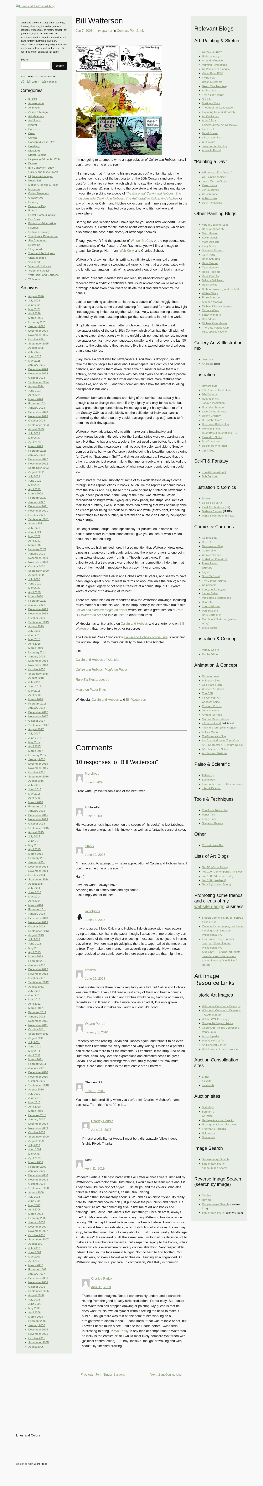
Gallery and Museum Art (43, 171)
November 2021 (38, 510)
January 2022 (36, 502)
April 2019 (34, 643)
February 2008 (37, 1217)
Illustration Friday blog (215, 424)
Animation (34, 107)
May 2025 (34, 360)
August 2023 (36, 429)
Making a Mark (211, 103)
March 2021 (35, 544)
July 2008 (34, 1196)
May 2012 (34, 999)
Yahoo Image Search (215, 1167)
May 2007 (34, 1256)
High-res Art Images (40, 176)
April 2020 (34, 592)
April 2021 (34, 540)
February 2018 (37, 703)
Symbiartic (208, 779)
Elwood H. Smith (212, 437)
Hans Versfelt (210, 263)
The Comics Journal (214, 580)
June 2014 (34, 892)
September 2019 (38, 622)
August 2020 (36, 574)
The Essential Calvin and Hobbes (150, 193)
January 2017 (36, 759)
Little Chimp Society (214, 411)
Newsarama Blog (212, 546)
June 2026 (34, 304)
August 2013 (36, 935)
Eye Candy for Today (41, 167)
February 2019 (37, 652)
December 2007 (38, 1226)
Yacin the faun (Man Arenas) (219, 727)
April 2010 (34, 1106)
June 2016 (34, 789)
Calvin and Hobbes (134, 623)
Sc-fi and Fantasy (39, 231)
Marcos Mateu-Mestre (215, 719)
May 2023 (34, 437)
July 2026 (34, 300)
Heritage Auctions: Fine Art (218, 1120)
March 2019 (35, 647)
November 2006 (38, 1282)
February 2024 (37, 403)
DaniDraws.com (211, 441)
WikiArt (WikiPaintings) (215, 1019)
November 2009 (38, 1128)
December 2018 (38, 660)
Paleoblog (208, 775)
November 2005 (38, 1333)
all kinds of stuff (211, 723)
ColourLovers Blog (213, 845)
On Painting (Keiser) (214, 176)
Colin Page (208, 254)
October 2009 (36, 1132)
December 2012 (38, 969)
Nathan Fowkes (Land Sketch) (220, 289)
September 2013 (38, 930)
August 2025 (36, 347)
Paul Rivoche (210, 610)
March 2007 (35, 1265)
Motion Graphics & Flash (43, 184)
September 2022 (38, 467)
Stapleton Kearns (212, 250)
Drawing (33, 163)
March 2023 (35, 446)
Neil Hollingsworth (213, 228)
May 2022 (34, 484)
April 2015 (34, 849)
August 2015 (36, 832)
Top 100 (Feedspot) (214, 880)
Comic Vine (209, 550)
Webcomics (35, 279)
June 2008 (34, 1200)
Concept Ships (211, 701)
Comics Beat (209, 537)
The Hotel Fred (211, 606)
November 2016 (38, 767)
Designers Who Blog (214, 445)
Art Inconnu (209, 90)
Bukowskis (208, 1133)
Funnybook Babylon (214, 589)
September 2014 (38, 879)
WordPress (40, 1463)
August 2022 (36, 472)
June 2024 (34, 390)
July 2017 (34, 733)
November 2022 (38, 463)
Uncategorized (37, 257)
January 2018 (36, 707)
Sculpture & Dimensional (43, 236)
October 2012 (36, 977)
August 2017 (36, 729)
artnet (205, 1076)
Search (25, 59)
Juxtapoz (207, 359)
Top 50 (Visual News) (215, 867)
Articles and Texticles (214, 753)
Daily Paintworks (212, 202)
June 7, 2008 (94, 782)
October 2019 (36, 617)
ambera (90, 970)
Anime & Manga (38, 111)
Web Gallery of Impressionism (220, 1049)
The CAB (207, 693)
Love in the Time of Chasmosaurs (222, 784)
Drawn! (206, 498)
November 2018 (38, 664)
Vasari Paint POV (212, 73)
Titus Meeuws (210, 267)
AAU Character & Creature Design (223, 744)
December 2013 (38, 918)
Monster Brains (211, 428)
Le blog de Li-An (212, 502)
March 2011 (35, 1059)
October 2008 (36, 1183)
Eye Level (208, 129)
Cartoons (33, 129)
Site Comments (37, 240)
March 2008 (35, 1213)
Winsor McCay (141, 241)
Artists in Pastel (211, 150)
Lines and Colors (28, 1435)
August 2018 (36, 677)
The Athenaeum (211, 1014)
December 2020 (38, 557)
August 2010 (36, 1089)
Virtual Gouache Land (215, 224)
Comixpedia (209, 584)
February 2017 (37, 755)
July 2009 (34, 1145)
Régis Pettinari (211, 271)
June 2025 (34, 356)
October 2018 (36, 669)
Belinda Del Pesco (213, 280)
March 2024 (35, 399)
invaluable (208, 1085)
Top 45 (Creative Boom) (216, 884)
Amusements (36, 103)
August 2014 (36, 883)
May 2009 (34, 1153)
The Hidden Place (213, 94)
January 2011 (36, 1068)
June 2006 (34, 1303)
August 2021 (36, 523)
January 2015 (36, 862)
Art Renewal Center (214, 1044)
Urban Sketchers (212, 81)
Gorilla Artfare (210, 654)
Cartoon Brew (210, 676)
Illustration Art (210, 398)
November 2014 (38, 870)
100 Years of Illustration (216, 390)
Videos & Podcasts (39, 266)
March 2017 (35, 750)
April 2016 (34, 797)
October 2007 (36, 1235)
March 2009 (35, 1162)
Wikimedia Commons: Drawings (221, 1010)
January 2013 (36, 965)
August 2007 (36, 1243)
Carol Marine (210, 193)
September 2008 (38, 1188)
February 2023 (37, 450)
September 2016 (38, 776)
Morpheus (92, 773)
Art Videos (34, 120)
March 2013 (35, 956)
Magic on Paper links (91, 689)
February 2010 (37, 1115)
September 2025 (38, 343)
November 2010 (38, 1076)
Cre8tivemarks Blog (214, 736)
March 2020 (35, 596)
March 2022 (35, 493)
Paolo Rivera (210, 563)
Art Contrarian (210, 116)
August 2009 (36, 1140)
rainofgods (92, 911)
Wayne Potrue (95, 1024)
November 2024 (38, 373)
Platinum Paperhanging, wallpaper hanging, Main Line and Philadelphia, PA (223, 930)
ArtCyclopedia (210, 1036)
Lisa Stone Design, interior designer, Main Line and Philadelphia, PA (218, 943)
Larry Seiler (209, 246)
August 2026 (36, 296)
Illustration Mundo (213, 407)
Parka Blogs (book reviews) (218, 515)
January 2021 (36, 553)
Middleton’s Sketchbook (216, 597)
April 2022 (34, 489)
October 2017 (36, 720)
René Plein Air (210, 276)
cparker (106, 30)
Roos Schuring (211, 258)
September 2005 (38, 1342)
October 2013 (36, 926)
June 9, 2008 (94, 816)
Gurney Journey (212, 51)
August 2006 (36, 1295)
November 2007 (38, 1230)
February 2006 (37, 1320)
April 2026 (34, 313)
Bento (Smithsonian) (214, 86)
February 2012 (37, 1012)
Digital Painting (37, 154)
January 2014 (36, 913)
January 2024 (36, 407)
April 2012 (34, 1003)
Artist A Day (209, 120)
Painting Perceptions (214, 64)
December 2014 (38, 866)
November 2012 (38, 973)
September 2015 (38, 828)
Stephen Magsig (212, 301)
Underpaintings (211, 56)
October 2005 (36, 1338)
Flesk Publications (213, 507)
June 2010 (34, 1097)
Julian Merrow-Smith (214, 181)
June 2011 (34, 1046)
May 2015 (34, 845)
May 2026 (34, 309)
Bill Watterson (136, 699)
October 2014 (36, 875)
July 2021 (34, 527)
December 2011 (38, 1020)
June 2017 (34, 737)
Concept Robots (212, 706)
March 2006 (35, 1316)
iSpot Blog (208, 450)
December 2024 (38, 369)
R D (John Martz (212, 419)
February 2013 (37, 960)
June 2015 (34, 840)
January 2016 (36, 810)
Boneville (207, 602)
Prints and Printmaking (42, 223)
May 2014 (34, 896)
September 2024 (38, 382)
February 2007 (37, 1269)
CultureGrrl (208, 141)
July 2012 (34, 990)
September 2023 (38, 424)
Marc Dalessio (210, 241)
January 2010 (36, 1119)
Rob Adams (209, 318)
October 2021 (36, 515)
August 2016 (36, 780)
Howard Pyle (209, 385)
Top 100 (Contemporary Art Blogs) (223, 871)
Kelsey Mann (210, 731)
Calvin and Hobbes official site (146, 637)
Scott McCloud (211, 576)
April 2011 (34, 1055)
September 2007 (38, 1239)
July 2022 (34, 476)
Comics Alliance (211, 554)
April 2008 (34, 1209)
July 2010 (34, 1093)
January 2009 (36, 1170)
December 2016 (38, 763)
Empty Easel (209, 818)
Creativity (34, 146)
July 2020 (34, 579)
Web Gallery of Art (213, 1040)
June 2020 (34, 583)
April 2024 (34, 394)
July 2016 (34, 784)
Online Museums (38, 193)
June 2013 (34, 943)
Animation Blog (211, 680)
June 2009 (34, 1149)
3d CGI (32, 99)
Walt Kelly (127, 250)
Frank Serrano (211, 297)
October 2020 (36, 566)
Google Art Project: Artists (217, 1023)
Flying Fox (208, 77)
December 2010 (38, 1072)
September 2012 (38, 982)
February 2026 (37, 322)
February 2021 (37, 549)
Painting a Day (37, 206)
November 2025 (38, 334)
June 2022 (34, 480)
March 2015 (35, 853)
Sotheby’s (208, 1107)
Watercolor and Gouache (43, 274)
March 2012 (35, 1007)
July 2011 (34, 1042)
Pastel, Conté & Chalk (41, 214)
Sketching (34, 244)
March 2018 (35, 699)
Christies (207, 1115)
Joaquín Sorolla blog (214, 146)
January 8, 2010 (96, 1032)
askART (207, 1080)
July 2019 (34, 630)
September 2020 (38, 570)
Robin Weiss (209, 284)
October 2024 (36, 377)
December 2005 (38, 1329)
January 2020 (36, 605)
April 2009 (34, 1158)
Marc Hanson (210, 233)
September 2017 (38, 725)
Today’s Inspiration (213, 402)
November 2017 (38, 716)
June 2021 (34, 532)
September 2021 (38, 519)
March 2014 (35, 905)
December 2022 (38, 459)
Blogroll (32, 124)
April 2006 (34, 1312)
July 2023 (34, 433)
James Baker (210, 593)
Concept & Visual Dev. (41, 141)
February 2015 (37, 857)
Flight (205, 572)
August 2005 (36, 1346)
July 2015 (34, 836)
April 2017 (34, 746)
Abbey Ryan (209, 198)
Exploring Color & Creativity (218, 111)
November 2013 (38, 922)
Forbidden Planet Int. (215, 559)
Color (31, 133)
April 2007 (34, 1260)
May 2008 (34, 1205)
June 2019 (34, 635)
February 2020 (37, 600)
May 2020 (34, 587)
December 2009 (38, 1123)
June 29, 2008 (95, 978)
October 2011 (36, 1029)
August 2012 (36, 986)
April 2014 (34, 900)
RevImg (206, 1199)
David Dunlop (210, 133)
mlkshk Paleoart (211, 788)
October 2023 (36, 420)
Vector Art (34, 261)
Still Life (206, 99)
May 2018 (34, 690)
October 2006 (36, 1286)
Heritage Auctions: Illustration (219, 1124)
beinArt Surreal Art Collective (219, 124)
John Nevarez (210, 710)
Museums (34, 189)
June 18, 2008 (95, 920)
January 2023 (36, 454)
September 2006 (38, 1290)
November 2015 (38, 819)
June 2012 (34, 995)
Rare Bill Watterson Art (92, 679)
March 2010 (35, 1110)
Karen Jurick (209, 185)
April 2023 (34, 442)
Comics (32, 137)
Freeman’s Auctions (214, 1128)
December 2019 (38, 609)
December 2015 (38, 815)
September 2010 (38, 1085)
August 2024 (36, 386)
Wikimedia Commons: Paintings (221, 1006)
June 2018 (34, 686)
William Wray (210, 293)
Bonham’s (208, 1111)
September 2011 (38, 1033)
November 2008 (38, 1179)
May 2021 (34, 536)
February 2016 (37, 806)
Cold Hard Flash (212, 684)
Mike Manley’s (214, 331)
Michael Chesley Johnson (217, 306)
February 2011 (37, 1063)
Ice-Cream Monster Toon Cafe (220, 740)
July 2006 (34, 1299)
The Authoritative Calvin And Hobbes (152, 198)
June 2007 (34, 1252)
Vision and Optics (38, 270)
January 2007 (36, 1273)
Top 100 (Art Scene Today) (218, 876)
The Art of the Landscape (217, 107)
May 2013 (34, 948)
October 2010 (36, 1080)
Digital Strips (209, 627)
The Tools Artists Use (215, 810)
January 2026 (36, 326)
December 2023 (38, 412)
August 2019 (36, 626)
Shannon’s (208, 1137)
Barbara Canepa (212, 511)
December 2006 (38, 1278)
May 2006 (34, 1308)
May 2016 (34, 793)
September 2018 (38, 673)
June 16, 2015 (95, 1091)
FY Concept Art (211, 697)
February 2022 (37, 497)
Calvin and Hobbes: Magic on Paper (101, 610)
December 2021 (38, 506)
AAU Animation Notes (215, 749)
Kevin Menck (210, 237)
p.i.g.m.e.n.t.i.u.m (212, 137)
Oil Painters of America (216, 68)
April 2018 (34, 694)
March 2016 (35, 802)
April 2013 (34, 952)
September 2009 (38, 1136)
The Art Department (214, 472)
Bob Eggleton (210, 476)
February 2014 (37, 909)
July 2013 (34, 939)
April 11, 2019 (95, 1168)
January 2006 (36, 1325)
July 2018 (34, 682)
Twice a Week (210, 310)
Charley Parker (102, 1121)
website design (209, 906)
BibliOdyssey (210, 394)
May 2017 (34, 742)
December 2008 (38, 1175)
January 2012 (36, 1016)
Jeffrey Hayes (210, 189)
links (121, 615)
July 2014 (34, 887)
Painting (33, 202)
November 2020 (38, 562)
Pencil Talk (208, 814)
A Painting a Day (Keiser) (217, 172)
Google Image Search (215, 1159)
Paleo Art (33, 210)
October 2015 (36, 823)
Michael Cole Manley (214, 323)
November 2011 (38, 1025)
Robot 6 (207, 542)
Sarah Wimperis (211, 314)
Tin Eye (206, 1195)
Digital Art (34, 150)
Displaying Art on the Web (44, 159)
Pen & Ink (34, 219)
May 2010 (34, 1102)
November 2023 (38, 416)
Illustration (34, 180)
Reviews (33, 227)
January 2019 (36, 656)
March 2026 (35, 317)
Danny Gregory (211, 415)
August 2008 (36, 1192)
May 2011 (34, 1050)
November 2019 (38, 613)
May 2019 (34, 639)
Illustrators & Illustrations (217, 432)
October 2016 (36, 772)
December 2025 (38, 330)
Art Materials (36, 116)
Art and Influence (212, 60)
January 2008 (36, 1222)
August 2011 (36, 1038)
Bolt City (207, 567)
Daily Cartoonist (211, 614)
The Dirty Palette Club (215, 327)
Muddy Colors (210, 649)
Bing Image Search (213, 1163)
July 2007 (34, 1248)
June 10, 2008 (95, 855)
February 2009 (37, 1166)
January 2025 (36, 364)
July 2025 (34, 351)
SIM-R (89, 846)
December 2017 (38, 712)
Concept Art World (213, 688)
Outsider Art (35, 197)
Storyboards (35, 249)
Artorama (207, 363)
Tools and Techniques (41, 253)
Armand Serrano (212, 714)
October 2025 (36, 339)
